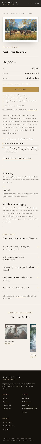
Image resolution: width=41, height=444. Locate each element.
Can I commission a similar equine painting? (17, 278)
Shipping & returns (32, 109)
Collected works (27, 402)
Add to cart (20, 89)
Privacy (25, 440)
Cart (31, 3)
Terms (32, 440)
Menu (37, 3)
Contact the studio (20, 296)
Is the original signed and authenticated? (13, 258)
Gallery (5, 13)
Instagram (6, 429)
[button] (21, 29)
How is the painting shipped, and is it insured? (19, 268)
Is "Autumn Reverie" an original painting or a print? (16, 248)
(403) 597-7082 (7, 422)
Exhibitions (25, 405)
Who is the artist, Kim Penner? (16, 287)
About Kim (25, 398)
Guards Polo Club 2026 (29, 409)
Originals (14, 13)
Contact (24, 412)
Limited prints (7, 405)
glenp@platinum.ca (8, 426)
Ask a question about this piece (17, 158)
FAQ (19, 440)
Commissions (6, 409)
